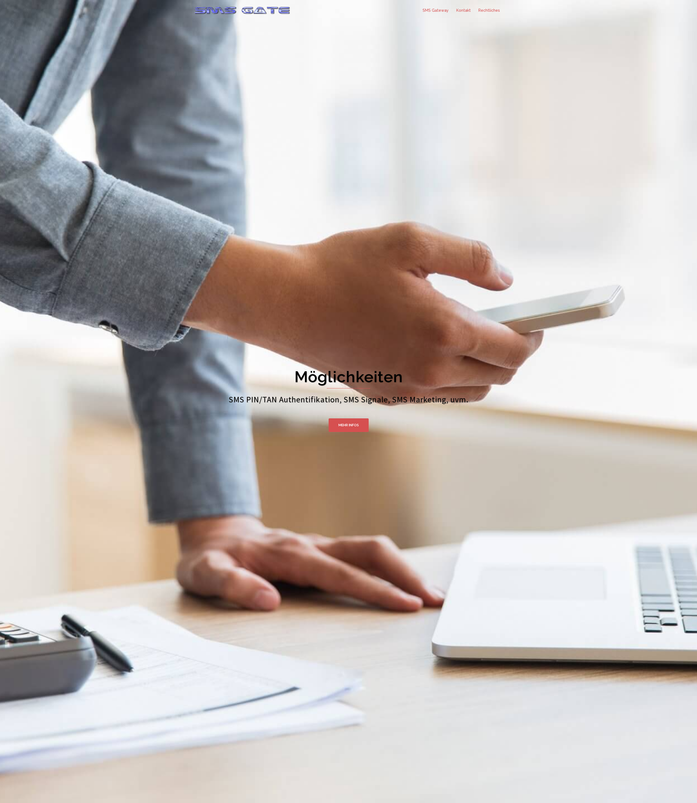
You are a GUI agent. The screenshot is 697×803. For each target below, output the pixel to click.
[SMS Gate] (242, 10)
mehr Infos (348, 425)
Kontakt (463, 10)
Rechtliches (489, 10)
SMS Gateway (436, 10)
